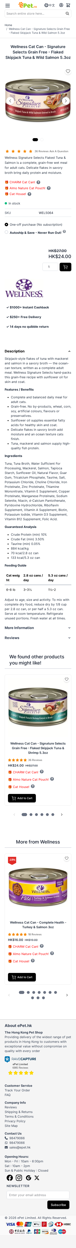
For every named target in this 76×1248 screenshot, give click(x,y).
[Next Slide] (61, 814)
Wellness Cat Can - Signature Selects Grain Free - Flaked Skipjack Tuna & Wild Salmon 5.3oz (39, 30)
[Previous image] (10, 101)
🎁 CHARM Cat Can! (20, 182)
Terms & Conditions (19, 1116)
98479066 (17, 1138)
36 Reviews (42, 151)
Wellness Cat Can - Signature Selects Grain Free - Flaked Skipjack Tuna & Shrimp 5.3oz (38, 748)
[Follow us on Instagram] (19, 1178)
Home (8, 25)
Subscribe (58, 1205)
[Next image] (66, 101)
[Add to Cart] (65, 267)
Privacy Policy (15, 1121)
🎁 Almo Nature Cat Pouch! (25, 188)
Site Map (11, 1126)
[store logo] (28, 5)
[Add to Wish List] (68, 71)
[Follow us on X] (37, 1177)
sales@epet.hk (20, 1147)
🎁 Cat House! (15, 194)
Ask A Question (58, 151)
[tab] (35, 139)
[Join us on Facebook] (10, 1178)
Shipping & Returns (19, 1112)
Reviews (11, 1107)
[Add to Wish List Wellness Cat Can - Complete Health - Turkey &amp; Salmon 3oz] (67, 858)
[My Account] (61, 5)
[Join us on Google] (28, 1178)
